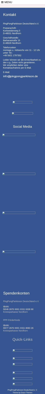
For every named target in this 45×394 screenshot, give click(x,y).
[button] (8, 2)
